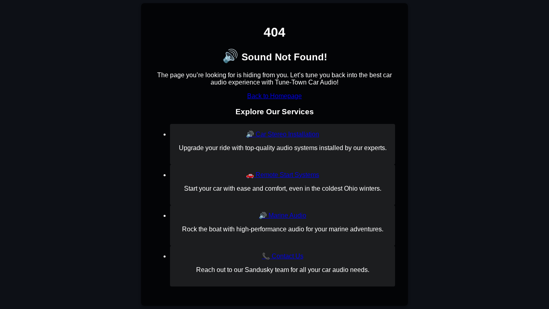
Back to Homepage (274, 96)
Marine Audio (282, 215)
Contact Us (282, 256)
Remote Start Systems (282, 174)
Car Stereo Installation (282, 134)
